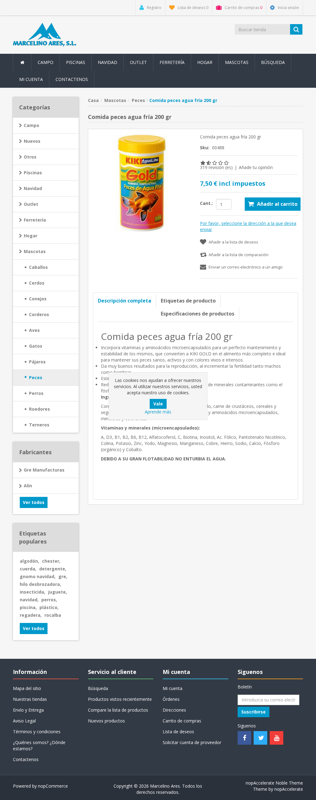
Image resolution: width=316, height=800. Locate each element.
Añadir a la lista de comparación (238, 254)
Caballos (38, 267)
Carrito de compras (182, 721)
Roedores (39, 409)
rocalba (52, 615)
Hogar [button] (204, 62)
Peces (35, 377)
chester (51, 561)
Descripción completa (124, 300)
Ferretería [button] (172, 62)
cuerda (28, 569)
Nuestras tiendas (30, 699)
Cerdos (36, 283)
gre (62, 576)
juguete (57, 592)
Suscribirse (253, 712)
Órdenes (171, 699)
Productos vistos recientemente (120, 699)
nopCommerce (53, 786)
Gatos (35, 346)
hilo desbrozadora (40, 584)
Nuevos (32, 141)
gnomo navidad (38, 576)
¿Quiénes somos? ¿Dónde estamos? (39, 745)
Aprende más (158, 412)
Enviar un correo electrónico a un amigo (246, 267)
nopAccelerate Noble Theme (274, 783)
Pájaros (37, 362)
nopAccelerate (288, 789)
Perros (36, 393)
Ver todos (33, 502)
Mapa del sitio (27, 688)
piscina (28, 607)
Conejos (38, 299)
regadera (31, 615)
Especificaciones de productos (197, 313)
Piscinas (75, 62)
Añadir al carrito (277, 204)
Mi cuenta (31, 79)
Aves (34, 330)
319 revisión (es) (216, 167)
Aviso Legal (24, 721)
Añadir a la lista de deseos (233, 242)
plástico (49, 607)
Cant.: (206, 203)
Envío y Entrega (28, 710)
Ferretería (35, 220)
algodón (29, 561)
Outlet (138, 62)
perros (49, 600)
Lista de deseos (178, 731)
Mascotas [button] (236, 62)
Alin (28, 486)
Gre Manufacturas (44, 470)
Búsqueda (273, 62)
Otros (30, 157)
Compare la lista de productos (118, 710)
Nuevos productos (106, 721)
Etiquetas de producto (188, 300)
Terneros (39, 425)
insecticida (32, 592)
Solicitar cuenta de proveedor (192, 742)
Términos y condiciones (36, 731)
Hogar (30, 236)
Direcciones (174, 710)
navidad (29, 600)
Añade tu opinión (256, 167)
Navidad (107, 62)
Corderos (39, 314)
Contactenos (72, 79)
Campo (31, 125)
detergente (52, 569)
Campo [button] (45, 62)
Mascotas (35, 251)
